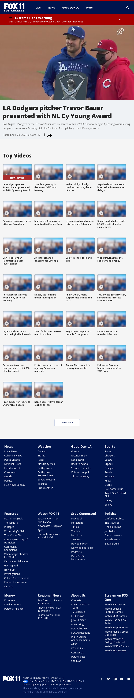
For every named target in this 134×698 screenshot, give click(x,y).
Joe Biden (110, 531)
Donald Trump (113, 527)
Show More (67, 422)
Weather (44, 446)
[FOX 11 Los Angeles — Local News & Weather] (15, 7)
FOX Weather (45, 488)
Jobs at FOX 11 (79, 620)
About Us (78, 595)
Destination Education (16, 561)
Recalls (8, 476)
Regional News (49, 595)
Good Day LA (81, 446)
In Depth (9, 527)
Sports (110, 446)
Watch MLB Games (116, 616)
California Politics (114, 518)
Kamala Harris (113, 539)
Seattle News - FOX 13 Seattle (49, 616)
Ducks (108, 484)
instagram (115, 679)
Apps (40, 530)
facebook (102, 679)
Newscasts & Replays (50, 525)
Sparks (108, 504)
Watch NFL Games (115, 604)
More (89, 7)
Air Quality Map (46, 464)
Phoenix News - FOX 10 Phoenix (49, 609)
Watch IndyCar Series (117, 627)
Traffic (41, 455)
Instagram (77, 522)
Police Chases (12, 459)
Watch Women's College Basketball (115, 640)
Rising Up (9, 569)
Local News (10, 451)
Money (9, 595)
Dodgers (109, 468)
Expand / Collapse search (128, 7)
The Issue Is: (11, 522)
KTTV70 (8, 586)
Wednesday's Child (14, 531)
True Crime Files (13, 535)
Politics (8, 480)
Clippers (109, 464)
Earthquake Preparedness (45, 474)
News (8, 446)
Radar (41, 459)
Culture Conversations (16, 578)
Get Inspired (11, 565)
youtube (122, 679)
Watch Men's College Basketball (116, 633)
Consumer (10, 472)
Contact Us (77, 652)
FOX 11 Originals (13, 518)
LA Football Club (114, 489)
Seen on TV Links (81, 468)
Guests (75, 451)
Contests (76, 600)
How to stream (79, 543)
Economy (9, 600)
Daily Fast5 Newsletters (78, 557)
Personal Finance (14, 608)
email (128, 679)
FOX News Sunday (14, 484)
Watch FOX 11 (48, 513)
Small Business (12, 604)
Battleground (112, 543)
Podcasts (76, 552)
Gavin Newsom (113, 535)
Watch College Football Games (114, 610)
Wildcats (109, 476)
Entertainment (12, 468)
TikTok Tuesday (80, 476)
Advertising (77, 624)
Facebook (76, 518)
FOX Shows (77, 616)
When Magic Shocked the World (16, 555)
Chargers (110, 455)
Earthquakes (45, 468)
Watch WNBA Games (117, 646)
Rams (108, 451)
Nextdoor (76, 535)
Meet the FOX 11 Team (80, 606)
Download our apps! (82, 547)
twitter (108, 679)
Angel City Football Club (115, 494)
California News (13, 455)
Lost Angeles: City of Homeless (15, 541)
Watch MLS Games (115, 650)
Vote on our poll (80, 472)
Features (11, 513)
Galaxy (108, 500)
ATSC (74, 644)
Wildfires (42, 483)
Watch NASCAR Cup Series (116, 621)
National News (12, 464)
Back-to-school (79, 464)
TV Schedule (78, 611)
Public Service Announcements (80, 638)
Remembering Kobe (15, 582)
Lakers (108, 459)
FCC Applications (80, 632)
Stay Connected (83, 513)
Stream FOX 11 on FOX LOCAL (48, 520)
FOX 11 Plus (78, 648)
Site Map (76, 660)
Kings (108, 480)
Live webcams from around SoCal (49, 536)
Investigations (12, 573)
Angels (108, 472)
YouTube (76, 531)
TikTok (75, 527)
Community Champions (10, 548)
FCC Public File (79, 628)
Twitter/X (76, 539)
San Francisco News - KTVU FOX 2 (50, 602)
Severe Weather (47, 479)
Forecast (43, 451)
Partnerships (78, 656)
